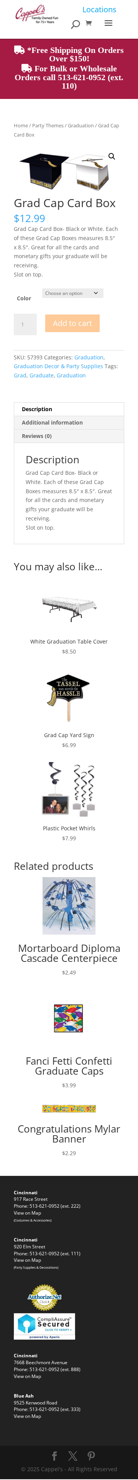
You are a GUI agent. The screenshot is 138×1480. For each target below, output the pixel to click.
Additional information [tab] (52, 422)
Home (21, 125)
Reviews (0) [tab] (37, 436)
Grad (20, 375)
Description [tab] (37, 409)
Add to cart (72, 323)
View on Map (27, 1213)
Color (24, 298)
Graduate (42, 375)
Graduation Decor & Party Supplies (58, 366)
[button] (112, 156)
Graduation (81, 125)
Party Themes (48, 125)
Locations (99, 9)
